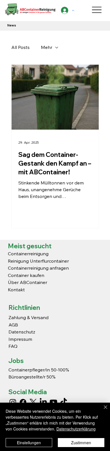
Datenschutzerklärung (76, 429)
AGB (13, 325)
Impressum (20, 339)
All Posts (20, 47)
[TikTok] (63, 402)
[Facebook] (23, 402)
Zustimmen (81, 442)
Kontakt (16, 289)
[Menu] (97, 10)
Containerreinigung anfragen (38, 268)
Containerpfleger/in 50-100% (38, 370)
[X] (33, 402)
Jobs (16, 361)
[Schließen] (102, 410)
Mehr (46, 47)
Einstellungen (29, 442)
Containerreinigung (29, 253)
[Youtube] (53, 402)
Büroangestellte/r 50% (32, 377)
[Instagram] (12, 402)
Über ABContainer (27, 282)
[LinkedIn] (43, 402)
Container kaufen (26, 275)
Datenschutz (21, 332)
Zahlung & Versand (28, 317)
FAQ (12, 346)
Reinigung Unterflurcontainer (38, 261)
